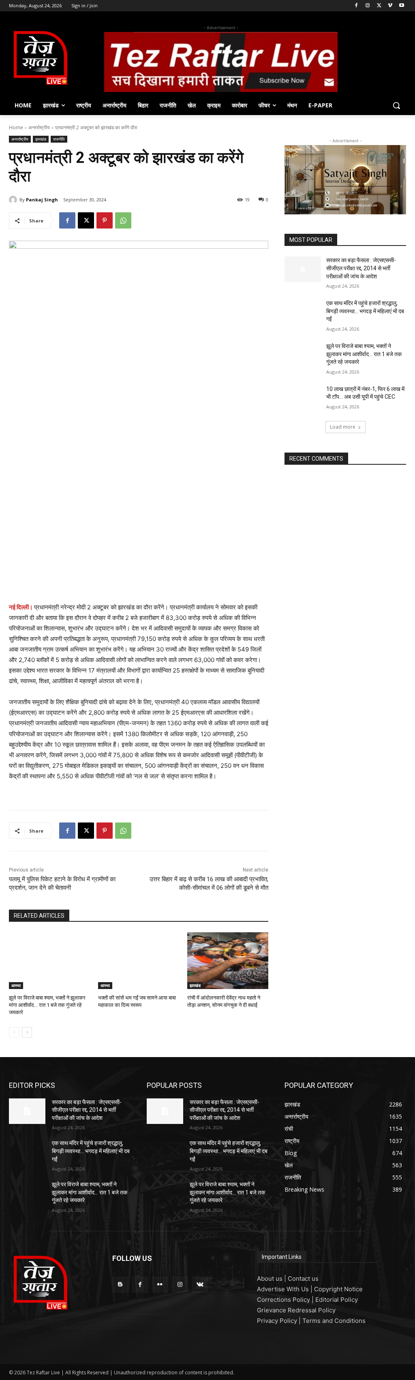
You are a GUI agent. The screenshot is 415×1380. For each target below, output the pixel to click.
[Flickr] (160, 1284)
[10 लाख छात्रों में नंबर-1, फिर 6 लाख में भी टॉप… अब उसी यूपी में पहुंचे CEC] (303, 398)
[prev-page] (14, 1032)
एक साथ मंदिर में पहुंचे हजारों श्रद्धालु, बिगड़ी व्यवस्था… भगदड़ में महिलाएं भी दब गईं (365, 311)
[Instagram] (367, 6)
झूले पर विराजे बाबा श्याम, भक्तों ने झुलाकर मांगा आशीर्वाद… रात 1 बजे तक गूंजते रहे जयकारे (47, 1005)
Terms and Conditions (334, 1320)
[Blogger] (120, 1284)
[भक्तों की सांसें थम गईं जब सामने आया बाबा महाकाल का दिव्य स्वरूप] (138, 960)
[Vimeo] (390, 6)
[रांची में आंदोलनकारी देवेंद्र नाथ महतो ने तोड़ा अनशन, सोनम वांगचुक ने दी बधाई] (227, 960)
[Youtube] (401, 6)
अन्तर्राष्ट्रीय (39, 127)
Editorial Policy (336, 1299)
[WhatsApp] (123, 220)
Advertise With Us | (285, 1289)
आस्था (16, 985)
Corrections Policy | (286, 1299)
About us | (272, 1278)
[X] (379, 6)
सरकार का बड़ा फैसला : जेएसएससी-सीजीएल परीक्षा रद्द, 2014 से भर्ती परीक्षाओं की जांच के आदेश (361, 268)
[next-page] (27, 1032)
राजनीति (59, 139)
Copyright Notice (338, 1289)
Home (16, 127)
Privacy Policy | (279, 1320)
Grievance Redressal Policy (296, 1310)
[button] (396, 105)
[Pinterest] (104, 220)
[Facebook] (356, 6)
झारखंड (40, 139)
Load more (342, 426)
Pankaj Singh (42, 200)
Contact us (303, 1278)
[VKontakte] (200, 1284)
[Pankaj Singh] (14, 200)
